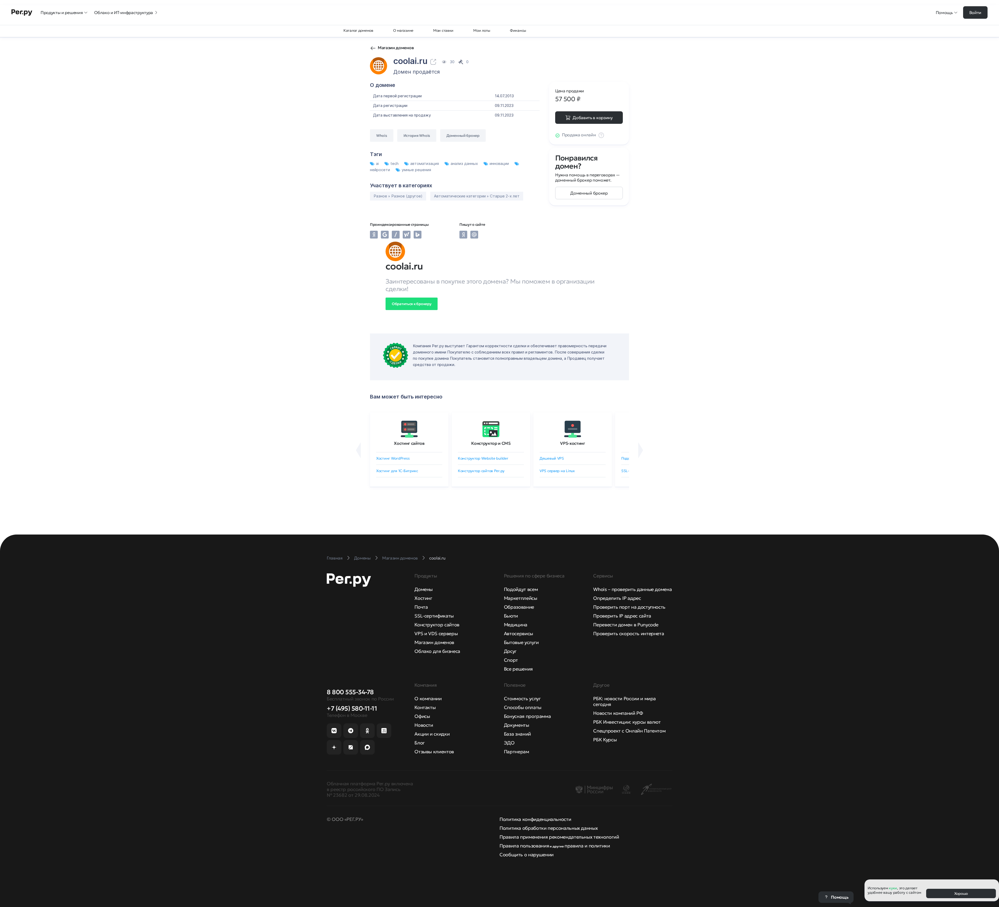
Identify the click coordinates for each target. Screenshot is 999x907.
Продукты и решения (62, 12)
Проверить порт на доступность (629, 607)
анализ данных (465, 163)
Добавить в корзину (592, 117)
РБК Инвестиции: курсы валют (627, 722)
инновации (500, 163)
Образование (519, 607)
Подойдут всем (521, 589)
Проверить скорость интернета (628, 633)
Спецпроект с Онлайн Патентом (629, 731)
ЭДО (509, 743)
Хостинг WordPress (392, 458)
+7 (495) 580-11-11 (352, 708)
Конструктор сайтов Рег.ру (481, 470)
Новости (423, 725)
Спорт (511, 660)
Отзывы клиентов (434, 752)
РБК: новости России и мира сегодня (624, 701)
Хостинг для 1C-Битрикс (397, 470)
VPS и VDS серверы (436, 633)
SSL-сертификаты (434, 616)
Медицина (515, 625)
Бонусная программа (527, 716)
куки (893, 888)
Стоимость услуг (522, 699)
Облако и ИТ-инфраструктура (123, 12)
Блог (419, 743)
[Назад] (358, 450)
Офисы (422, 716)
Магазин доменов (396, 47)
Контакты (425, 707)
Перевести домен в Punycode (625, 625)
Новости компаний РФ (618, 713)
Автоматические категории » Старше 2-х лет (477, 196)
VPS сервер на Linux (557, 470)
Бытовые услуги (521, 642)
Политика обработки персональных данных (548, 828)
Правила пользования (524, 846)
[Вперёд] (641, 450)
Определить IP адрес (617, 598)
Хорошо (961, 893)
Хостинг (423, 598)
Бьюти (511, 616)
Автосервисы (518, 633)
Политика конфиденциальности (535, 819)
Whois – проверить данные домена (632, 589)
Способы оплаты (522, 707)
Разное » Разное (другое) (398, 196)
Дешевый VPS (552, 458)
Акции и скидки (432, 734)
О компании (427, 699)
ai (378, 163)
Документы (516, 725)
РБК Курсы (605, 740)
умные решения (416, 169)
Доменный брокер (588, 193)
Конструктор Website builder (483, 458)
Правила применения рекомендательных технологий (559, 837)
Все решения (518, 669)
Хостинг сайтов (409, 443)
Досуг (510, 651)
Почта (421, 607)
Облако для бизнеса (437, 651)
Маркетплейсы (520, 598)
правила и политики (587, 846)
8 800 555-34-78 (350, 692)
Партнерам (516, 752)
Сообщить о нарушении (526, 855)
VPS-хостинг (572, 443)
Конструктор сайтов (436, 625)
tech (395, 163)
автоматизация (425, 163)
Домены (423, 589)
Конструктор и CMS (491, 443)
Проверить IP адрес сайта (622, 616)
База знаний (517, 734)
